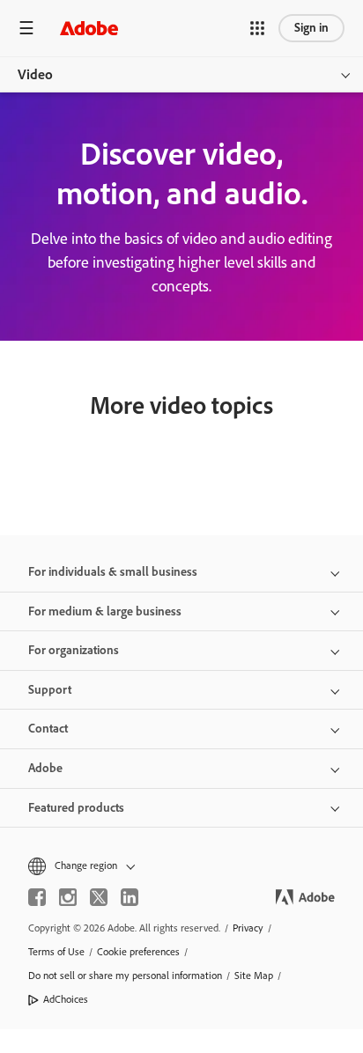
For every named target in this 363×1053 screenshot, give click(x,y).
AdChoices (65, 999)
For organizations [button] (73, 650)
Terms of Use (56, 952)
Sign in (311, 27)
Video (35, 74)
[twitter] (98, 897)
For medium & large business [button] (105, 611)
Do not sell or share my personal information (125, 975)
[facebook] (37, 897)
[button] (257, 28)
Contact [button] (48, 728)
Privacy (248, 928)
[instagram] (68, 897)
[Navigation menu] (26, 27)
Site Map (253, 975)
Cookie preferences (138, 952)
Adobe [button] (45, 768)
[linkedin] (129, 897)
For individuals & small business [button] (112, 571)
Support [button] (49, 689)
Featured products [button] (76, 807)
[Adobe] (89, 27)
